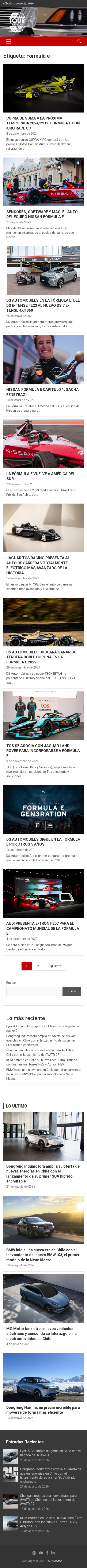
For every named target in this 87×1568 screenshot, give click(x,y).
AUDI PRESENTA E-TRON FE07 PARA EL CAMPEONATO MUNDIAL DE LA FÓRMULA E (42, 928)
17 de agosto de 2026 (34, 1531)
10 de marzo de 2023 (20, 400)
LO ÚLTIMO (16, 1106)
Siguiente (55, 966)
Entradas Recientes (25, 1441)
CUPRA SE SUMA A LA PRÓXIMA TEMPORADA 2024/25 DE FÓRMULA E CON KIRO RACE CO (43, 123)
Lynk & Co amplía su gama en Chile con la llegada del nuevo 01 (50, 1453)
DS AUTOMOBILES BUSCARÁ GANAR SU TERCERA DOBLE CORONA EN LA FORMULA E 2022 (41, 657)
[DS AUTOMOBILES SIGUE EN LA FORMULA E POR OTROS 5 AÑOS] (43, 809)
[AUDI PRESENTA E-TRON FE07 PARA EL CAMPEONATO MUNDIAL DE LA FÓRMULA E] (43, 893)
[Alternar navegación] (8, 41)
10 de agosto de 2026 (20, 1265)
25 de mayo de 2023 (19, 316)
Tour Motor (54, 1561)
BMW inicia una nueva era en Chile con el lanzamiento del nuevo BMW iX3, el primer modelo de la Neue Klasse (43, 1074)
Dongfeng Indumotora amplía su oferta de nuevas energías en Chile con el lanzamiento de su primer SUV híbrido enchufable (41, 1040)
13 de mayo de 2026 (19, 1418)
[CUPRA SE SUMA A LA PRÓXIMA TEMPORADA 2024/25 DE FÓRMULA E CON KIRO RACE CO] (43, 88)
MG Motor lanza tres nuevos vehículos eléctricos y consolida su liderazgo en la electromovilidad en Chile (41, 1333)
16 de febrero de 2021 (21, 850)
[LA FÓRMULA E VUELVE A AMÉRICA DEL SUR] (43, 443)
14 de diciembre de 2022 (22, 578)
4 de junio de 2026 (18, 1344)
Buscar (11, 983)
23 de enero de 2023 (20, 484)
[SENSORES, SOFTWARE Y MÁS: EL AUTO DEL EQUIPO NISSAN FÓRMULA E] (43, 181)
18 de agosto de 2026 (34, 1508)
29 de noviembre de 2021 (23, 667)
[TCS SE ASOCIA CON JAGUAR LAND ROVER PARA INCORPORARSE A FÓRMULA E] (43, 715)
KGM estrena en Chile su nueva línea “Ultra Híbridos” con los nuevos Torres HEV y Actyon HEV (51, 1522)
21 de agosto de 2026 (20, 1186)
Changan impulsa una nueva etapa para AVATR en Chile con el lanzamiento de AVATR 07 (48, 1500)
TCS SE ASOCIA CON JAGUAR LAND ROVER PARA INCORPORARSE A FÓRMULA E (43, 750)
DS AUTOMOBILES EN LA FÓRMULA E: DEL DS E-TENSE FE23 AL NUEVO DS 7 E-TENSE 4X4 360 (43, 305)
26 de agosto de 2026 (34, 1460)
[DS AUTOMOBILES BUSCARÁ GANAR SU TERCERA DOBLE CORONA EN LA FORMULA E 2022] (43, 622)
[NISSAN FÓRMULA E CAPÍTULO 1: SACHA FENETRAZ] (43, 359)
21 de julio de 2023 (18, 222)
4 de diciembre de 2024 (21, 133)
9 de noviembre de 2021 (22, 761)
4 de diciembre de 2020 (21, 938)
